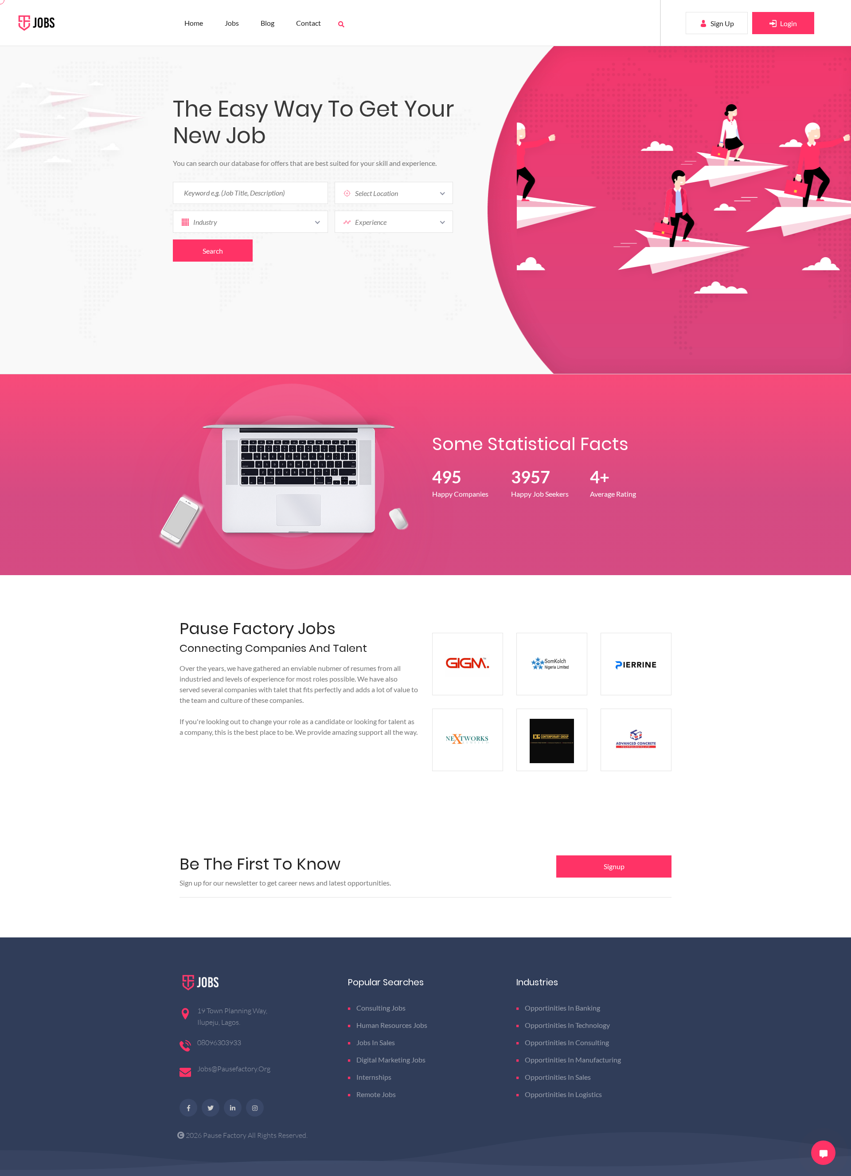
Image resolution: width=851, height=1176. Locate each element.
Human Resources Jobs (391, 1025)
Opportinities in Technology (567, 1025)
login (788, 23)
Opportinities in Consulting (567, 1042)
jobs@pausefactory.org (233, 1068)
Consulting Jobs (381, 1008)
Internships (373, 1077)
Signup (614, 866)
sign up (721, 23)
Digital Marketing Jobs (391, 1059)
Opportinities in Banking (562, 1008)
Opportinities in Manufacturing (573, 1059)
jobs (232, 23)
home (193, 23)
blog (267, 23)
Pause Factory (225, 1135)
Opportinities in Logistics (563, 1094)
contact (308, 23)
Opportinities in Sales (558, 1077)
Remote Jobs (376, 1094)
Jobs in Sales (375, 1042)
